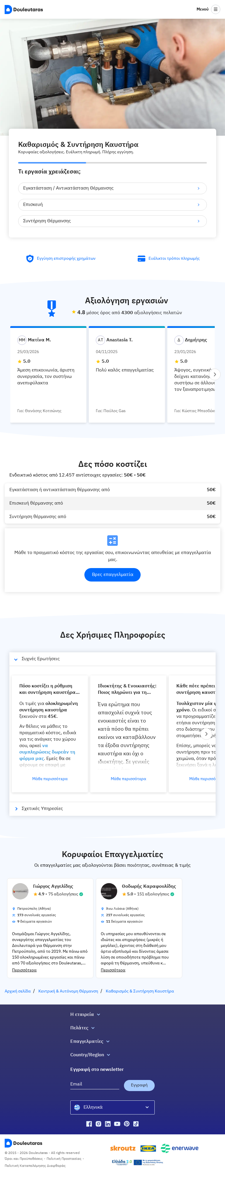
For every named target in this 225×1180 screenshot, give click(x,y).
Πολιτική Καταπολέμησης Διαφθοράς (35, 1166)
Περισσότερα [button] (24, 970)
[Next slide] (215, 374)
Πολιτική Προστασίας (64, 1159)
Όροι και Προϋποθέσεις (24, 1159)
